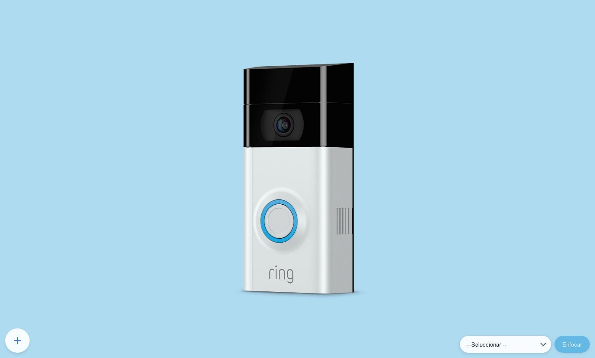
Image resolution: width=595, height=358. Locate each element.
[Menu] (17, 340)
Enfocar (572, 344)
